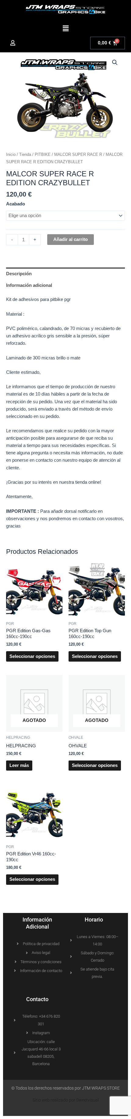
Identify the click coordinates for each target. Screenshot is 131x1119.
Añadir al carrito (70, 239)
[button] (65, 29)
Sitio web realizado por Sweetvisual (66, 1100)
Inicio (11, 154)
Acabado (15, 203)
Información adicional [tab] (29, 285)
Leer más (19, 765)
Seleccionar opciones (32, 656)
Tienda (25, 154)
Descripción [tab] (19, 273)
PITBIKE (43, 154)
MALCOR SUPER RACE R (78, 154)
